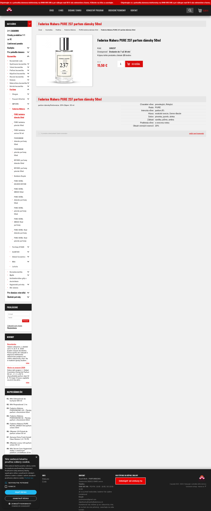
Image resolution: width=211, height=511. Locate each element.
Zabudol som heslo (14, 326)
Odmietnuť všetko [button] (21, 498)
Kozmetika (49, 30)
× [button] (36, 457)
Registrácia (12, 328)
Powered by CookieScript (21, 506)
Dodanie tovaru (74, 10)
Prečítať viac (29, 478)
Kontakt (134, 10)
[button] (6, 482)
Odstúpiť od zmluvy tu (130, 481)
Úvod (51, 10)
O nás (61, 10)
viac (27, 363)
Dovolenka (11, 344)
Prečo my (45, 479)
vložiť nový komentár (196, 133)
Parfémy (58, 30)
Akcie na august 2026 (16, 368)
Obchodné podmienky (117, 10)
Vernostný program (94, 10)
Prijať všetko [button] (20, 492)
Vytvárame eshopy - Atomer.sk (195, 486)
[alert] (20, 482)
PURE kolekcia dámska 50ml (88, 30)
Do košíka (136, 64)
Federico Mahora (70, 30)
